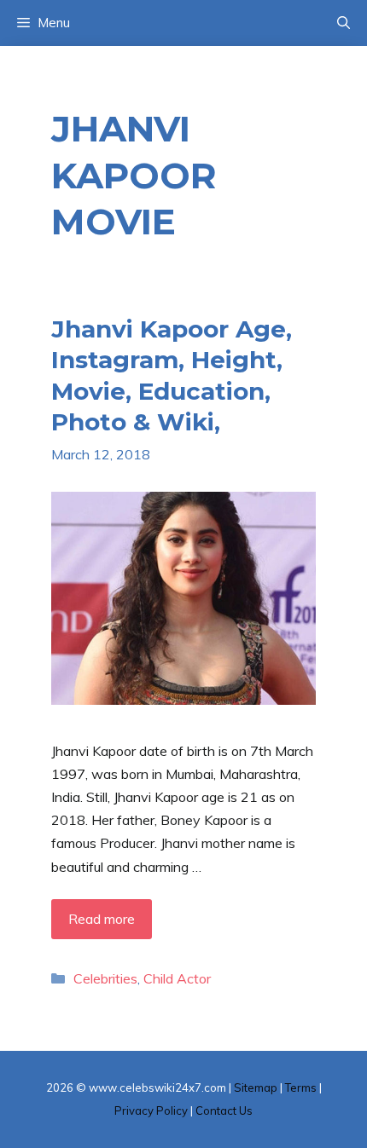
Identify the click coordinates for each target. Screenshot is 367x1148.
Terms (301, 1087)
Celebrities (105, 978)
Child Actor (177, 978)
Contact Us (224, 1110)
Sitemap (255, 1087)
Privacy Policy (151, 1110)
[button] (343, 23)
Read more (101, 918)
